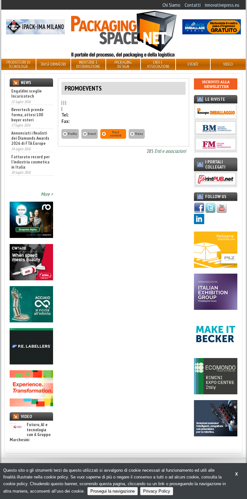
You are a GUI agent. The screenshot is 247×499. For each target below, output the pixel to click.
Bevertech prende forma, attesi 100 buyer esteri (27, 114)
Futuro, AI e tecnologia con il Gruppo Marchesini (30, 432)
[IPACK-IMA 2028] (35, 32)
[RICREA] (31, 320)
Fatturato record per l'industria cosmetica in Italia (30, 162)
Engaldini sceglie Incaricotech (26, 93)
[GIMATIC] (215, 434)
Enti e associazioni (170, 151)
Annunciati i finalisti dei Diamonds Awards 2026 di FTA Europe (30, 138)
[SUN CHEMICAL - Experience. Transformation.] (31, 404)
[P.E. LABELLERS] (31, 362)
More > (47, 194)
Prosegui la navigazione (112, 491)
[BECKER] (215, 350)
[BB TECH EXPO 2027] (215, 308)
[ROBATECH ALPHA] (31, 236)
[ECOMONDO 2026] (215, 392)
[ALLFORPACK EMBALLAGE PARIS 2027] (211, 32)
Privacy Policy (156, 491)
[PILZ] (215, 266)
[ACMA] (31, 278)
